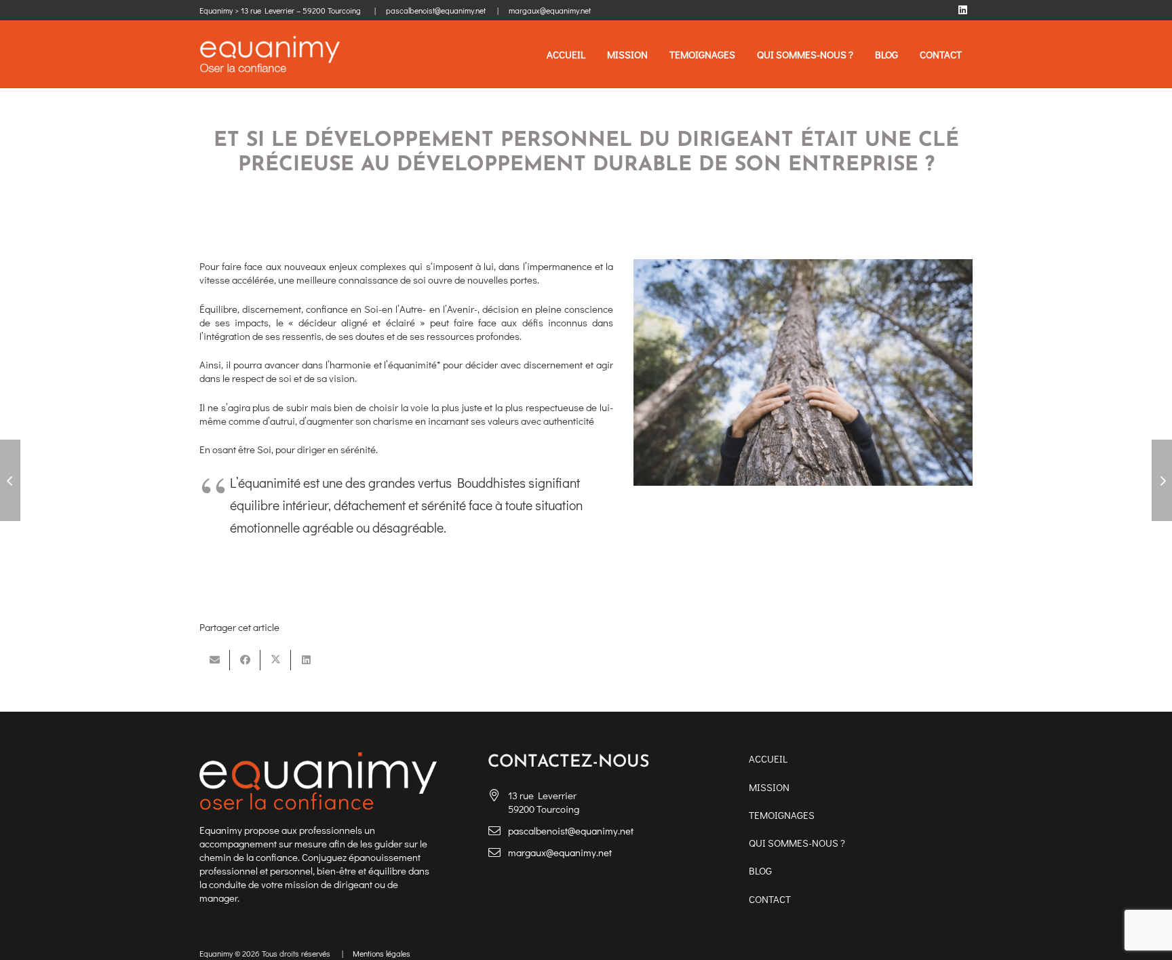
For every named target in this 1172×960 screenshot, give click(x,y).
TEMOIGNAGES (782, 815)
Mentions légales (381, 953)
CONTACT (770, 899)
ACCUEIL (768, 758)
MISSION (769, 787)
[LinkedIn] (962, 10)
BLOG (760, 870)
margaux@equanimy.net (560, 852)
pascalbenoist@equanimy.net (570, 830)
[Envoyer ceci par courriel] (214, 660)
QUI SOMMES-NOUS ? (797, 842)
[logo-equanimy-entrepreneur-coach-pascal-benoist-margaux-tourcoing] (269, 54)
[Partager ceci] (245, 660)
